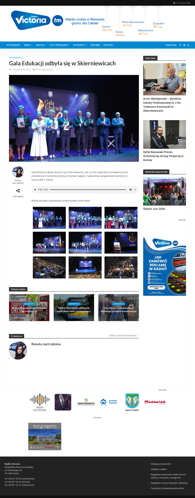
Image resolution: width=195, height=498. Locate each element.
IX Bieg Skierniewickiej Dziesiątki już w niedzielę (29, 309)
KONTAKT (108, 45)
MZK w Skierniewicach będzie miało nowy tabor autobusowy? (74, 309)
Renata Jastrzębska (44, 69)
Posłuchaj (170, 45)
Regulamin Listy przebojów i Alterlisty (169, 482)
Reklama (95, 45)
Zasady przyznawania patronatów (167, 488)
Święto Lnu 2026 (154, 209)
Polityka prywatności (161, 463)
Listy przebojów (59, 45)
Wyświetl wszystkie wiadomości (123, 336)
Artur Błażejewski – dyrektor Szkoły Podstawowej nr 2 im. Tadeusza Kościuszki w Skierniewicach (162, 105)
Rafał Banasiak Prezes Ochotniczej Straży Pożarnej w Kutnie (163, 156)
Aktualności (13, 45)
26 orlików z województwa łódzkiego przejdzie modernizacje (118, 309)
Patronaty (79, 45)
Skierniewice (16, 57)
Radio (27, 45)
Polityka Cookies (159, 469)
